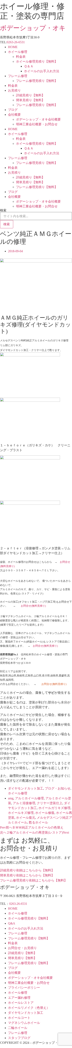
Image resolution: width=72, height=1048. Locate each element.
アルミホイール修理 (29, 798)
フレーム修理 (17, 76)
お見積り (14, 90)
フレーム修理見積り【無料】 (37, 80)
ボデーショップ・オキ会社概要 (38, 119)
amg (10, 798)
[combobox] (36, 216)
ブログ (13, 109)
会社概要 (14, 114)
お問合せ (65, 561)
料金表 (21, 56)
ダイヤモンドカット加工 (25, 788)
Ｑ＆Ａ (28, 66)
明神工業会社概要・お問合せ (37, 124)
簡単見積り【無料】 (30, 100)
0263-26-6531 (16, 42)
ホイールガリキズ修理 (54, 808)
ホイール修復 (44, 812)
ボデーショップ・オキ (33, 28)
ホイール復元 (25, 817)
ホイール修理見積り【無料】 (37, 61)
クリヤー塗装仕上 (49, 803)
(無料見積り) (7, 566)
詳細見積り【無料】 (30, 95)
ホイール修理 (17, 52)
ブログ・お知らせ (57, 788)
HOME (13, 47)
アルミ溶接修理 (24, 803)
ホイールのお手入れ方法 (41, 71)
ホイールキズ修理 (21, 812)
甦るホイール (38, 822)
